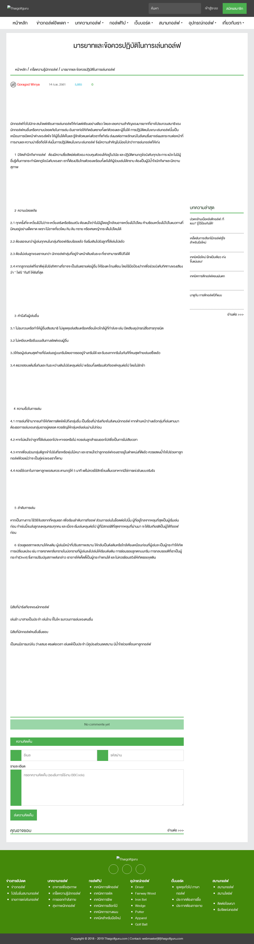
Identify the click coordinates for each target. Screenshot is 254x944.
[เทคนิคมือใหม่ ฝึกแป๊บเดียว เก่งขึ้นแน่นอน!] (236, 261)
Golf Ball (141, 924)
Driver (139, 887)
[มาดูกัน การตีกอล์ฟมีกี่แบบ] (236, 299)
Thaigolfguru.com (116, 938)
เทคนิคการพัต (103, 893)
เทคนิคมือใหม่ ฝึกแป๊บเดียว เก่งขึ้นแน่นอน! (208, 259)
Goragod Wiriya (28, 84)
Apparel (141, 918)
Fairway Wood (145, 893)
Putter (139, 912)
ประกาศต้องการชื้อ (188, 899)
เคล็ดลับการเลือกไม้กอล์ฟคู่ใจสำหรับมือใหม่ (207, 240)
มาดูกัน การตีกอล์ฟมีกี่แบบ (206, 295)
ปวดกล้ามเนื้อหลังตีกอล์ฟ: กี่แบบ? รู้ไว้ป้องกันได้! (207, 221)
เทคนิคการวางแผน (106, 912)
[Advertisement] (97, 681)
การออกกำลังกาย (64, 899)
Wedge (140, 906)
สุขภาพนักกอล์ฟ (64, 906)
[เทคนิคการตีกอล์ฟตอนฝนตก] (236, 280)
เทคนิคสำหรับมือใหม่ (107, 918)
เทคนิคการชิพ (103, 899)
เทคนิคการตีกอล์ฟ (106, 887)
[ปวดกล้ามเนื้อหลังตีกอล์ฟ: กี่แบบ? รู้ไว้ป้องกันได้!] (236, 223)
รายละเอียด (17, 766)
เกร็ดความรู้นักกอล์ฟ (66, 893)
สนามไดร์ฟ (224, 893)
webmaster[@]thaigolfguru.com (162, 938)
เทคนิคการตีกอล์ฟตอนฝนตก (207, 276)
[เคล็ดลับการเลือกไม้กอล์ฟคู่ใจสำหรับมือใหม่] (236, 242)
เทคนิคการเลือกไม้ (105, 906)
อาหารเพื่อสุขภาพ (65, 887)
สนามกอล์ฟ (225, 887)
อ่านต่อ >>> (175, 830)
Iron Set (141, 899)
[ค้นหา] (198, 8)
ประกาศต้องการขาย (189, 906)
